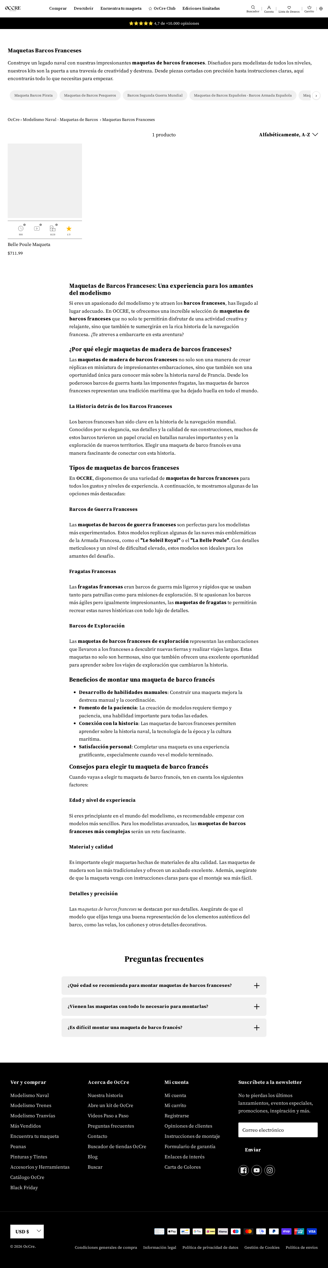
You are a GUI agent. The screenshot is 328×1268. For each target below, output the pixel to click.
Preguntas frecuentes (111, 1125)
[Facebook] (243, 1170)
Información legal (159, 1247)
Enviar (253, 1149)
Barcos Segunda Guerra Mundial (155, 95)
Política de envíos (302, 1247)
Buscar (95, 1167)
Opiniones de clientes (188, 1125)
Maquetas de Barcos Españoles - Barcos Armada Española (243, 95)
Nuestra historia (105, 1095)
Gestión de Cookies (262, 1247)
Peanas (18, 1146)
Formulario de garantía (190, 1146)
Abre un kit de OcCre (110, 1105)
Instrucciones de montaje (192, 1136)
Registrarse (177, 1115)
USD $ (22, 1231)
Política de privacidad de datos (210, 1247)
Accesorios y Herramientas (39, 1167)
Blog (93, 1156)
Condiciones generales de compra (106, 1247)
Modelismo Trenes (30, 1105)
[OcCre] (12, 8)
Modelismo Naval (29, 1095)
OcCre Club (165, 8)
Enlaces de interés (184, 1156)
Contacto (97, 1136)
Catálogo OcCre (27, 1177)
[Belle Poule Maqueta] (45, 181)
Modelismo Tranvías (32, 1115)
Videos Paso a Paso (108, 1115)
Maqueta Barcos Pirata (33, 95)
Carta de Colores (183, 1167)
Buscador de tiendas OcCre (117, 1146)
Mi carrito (175, 1105)
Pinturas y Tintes (28, 1156)
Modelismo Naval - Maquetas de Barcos (60, 119)
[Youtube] (256, 1170)
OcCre (13, 119)
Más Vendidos (25, 1125)
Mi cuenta (175, 1095)
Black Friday (24, 1187)
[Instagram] (269, 1170)
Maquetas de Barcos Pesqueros (90, 95)
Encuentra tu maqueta (120, 8)
